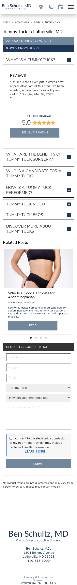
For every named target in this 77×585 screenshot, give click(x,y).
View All (41, 41)
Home (6, 22)
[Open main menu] (71, 7)
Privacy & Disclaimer (38, 577)
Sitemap (38, 580)
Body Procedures (24, 48)
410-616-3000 (38, 560)
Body (37, 22)
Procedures (22, 22)
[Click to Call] (50, 6)
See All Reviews (35, 132)
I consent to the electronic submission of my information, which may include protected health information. (37, 443)
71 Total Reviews (38, 116)
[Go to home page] (16, 7)
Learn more (35, 451)
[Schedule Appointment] (60, 6)
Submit (38, 463)
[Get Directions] (40, 6)
